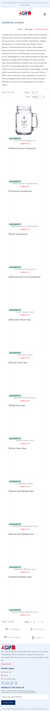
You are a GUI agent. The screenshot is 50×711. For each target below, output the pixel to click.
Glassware (29, 29)
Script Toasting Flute (25, 312)
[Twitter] (3, 683)
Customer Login (9, 679)
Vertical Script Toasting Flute (25, 183)
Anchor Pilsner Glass (25, 440)
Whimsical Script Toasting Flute (25, 226)
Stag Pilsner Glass (25, 483)
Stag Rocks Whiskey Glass (25, 569)
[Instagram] (11, 683)
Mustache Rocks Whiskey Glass (25, 612)
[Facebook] (7, 683)
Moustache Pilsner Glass (25, 398)
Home (20, 29)
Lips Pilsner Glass (25, 355)
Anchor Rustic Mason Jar (25, 140)
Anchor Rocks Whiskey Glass (25, 526)
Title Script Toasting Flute (25, 269)
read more (6, 664)
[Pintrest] (16, 683)
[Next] (46, 622)
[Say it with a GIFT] (25, 13)
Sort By (27, 97)
